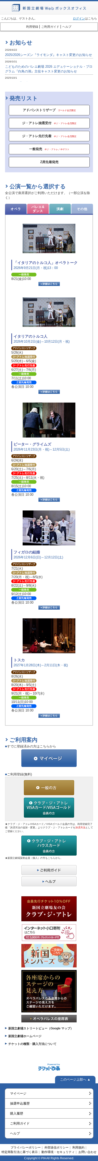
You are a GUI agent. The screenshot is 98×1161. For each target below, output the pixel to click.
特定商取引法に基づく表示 (20, 1152)
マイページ (18, 1093)
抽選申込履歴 (20, 1103)
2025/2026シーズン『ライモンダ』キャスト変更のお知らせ (48, 55)
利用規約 (78, 1147)
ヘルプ (66, 26)
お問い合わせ (87, 1152)
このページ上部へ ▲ (75, 1079)
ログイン (79, 18)
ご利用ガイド (50, 26)
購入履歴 (16, 1113)
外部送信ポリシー (56, 1147)
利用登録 (32, 26)
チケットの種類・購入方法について (32, 1044)
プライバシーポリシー (26, 1147)
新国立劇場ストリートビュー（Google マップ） (40, 1028)
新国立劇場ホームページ (24, 1036)
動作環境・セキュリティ (58, 1152)
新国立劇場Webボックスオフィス (49, 7)
